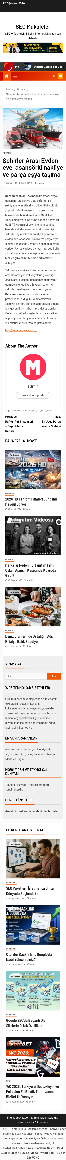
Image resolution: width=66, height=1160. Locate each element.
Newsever (24, 1122)
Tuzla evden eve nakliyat (39, 1143)
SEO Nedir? (11, 883)
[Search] (54, 76)
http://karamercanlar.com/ (21, 330)
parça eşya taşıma (41, 410)
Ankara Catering (38, 1129)
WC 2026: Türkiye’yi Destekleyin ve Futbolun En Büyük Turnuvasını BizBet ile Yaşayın (32, 1091)
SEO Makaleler (33, 26)
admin (9, 183)
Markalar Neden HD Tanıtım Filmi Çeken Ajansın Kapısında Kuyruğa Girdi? (30, 570)
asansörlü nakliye (21, 410)
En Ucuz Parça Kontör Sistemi (51, 421)
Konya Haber (58, 1129)
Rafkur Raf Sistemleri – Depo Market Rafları (19, 424)
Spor (8, 1081)
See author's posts (33, 395)
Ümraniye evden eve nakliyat (21, 1138)
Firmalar (7, 153)
